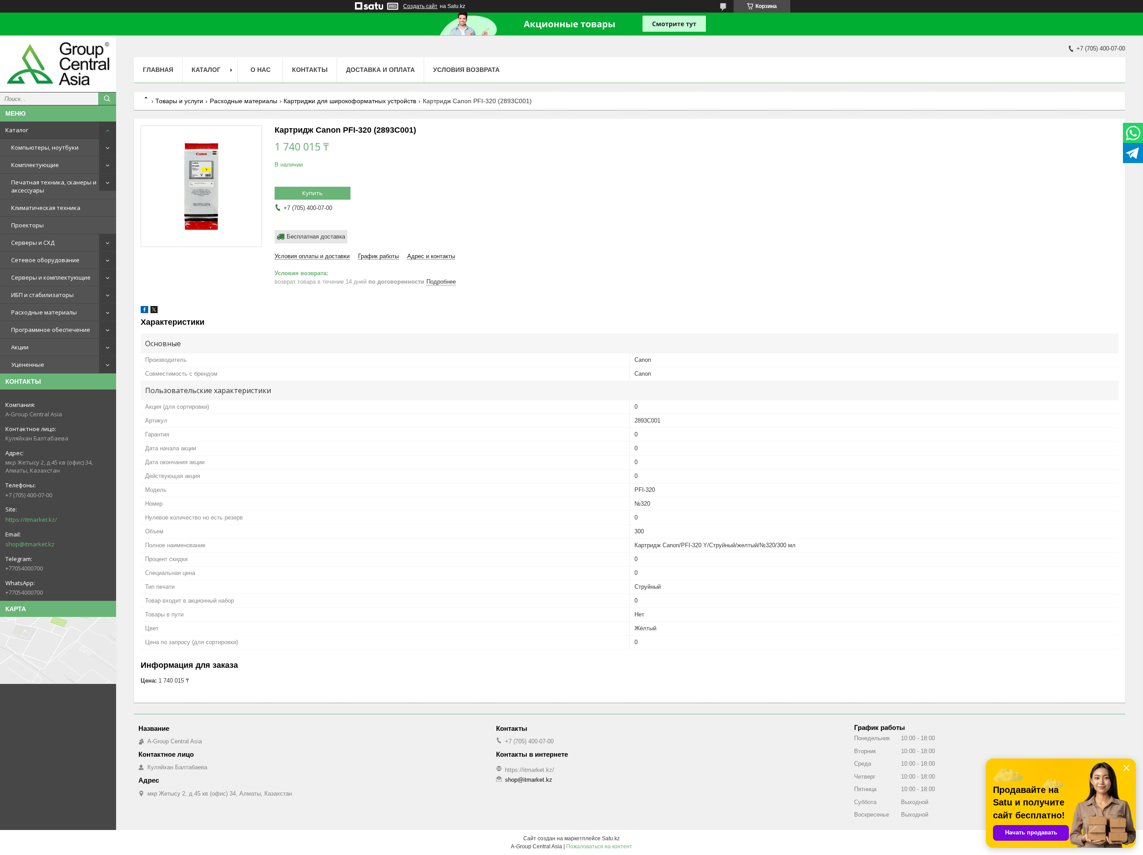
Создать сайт (420, 6)
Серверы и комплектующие (51, 277)
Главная (158, 69)
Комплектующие (35, 165)
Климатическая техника (45, 208)
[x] (154, 311)
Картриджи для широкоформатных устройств (350, 101)
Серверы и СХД (32, 243)
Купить (312, 193)
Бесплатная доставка (316, 236)
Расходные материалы (44, 312)
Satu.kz (611, 838)
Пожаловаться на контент (599, 846)
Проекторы (27, 225)
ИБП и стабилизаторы (42, 295)
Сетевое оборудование (45, 260)
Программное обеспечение (50, 330)
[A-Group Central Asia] (58, 63)
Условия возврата (466, 69)
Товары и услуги (179, 101)
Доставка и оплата (380, 69)
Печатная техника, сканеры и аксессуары (53, 186)
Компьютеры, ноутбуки (45, 147)
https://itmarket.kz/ (31, 520)
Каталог (16, 130)
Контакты (310, 69)
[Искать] (107, 98)
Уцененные (27, 364)
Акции (20, 347)
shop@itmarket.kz (29, 544)
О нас (260, 69)
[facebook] (144, 311)
